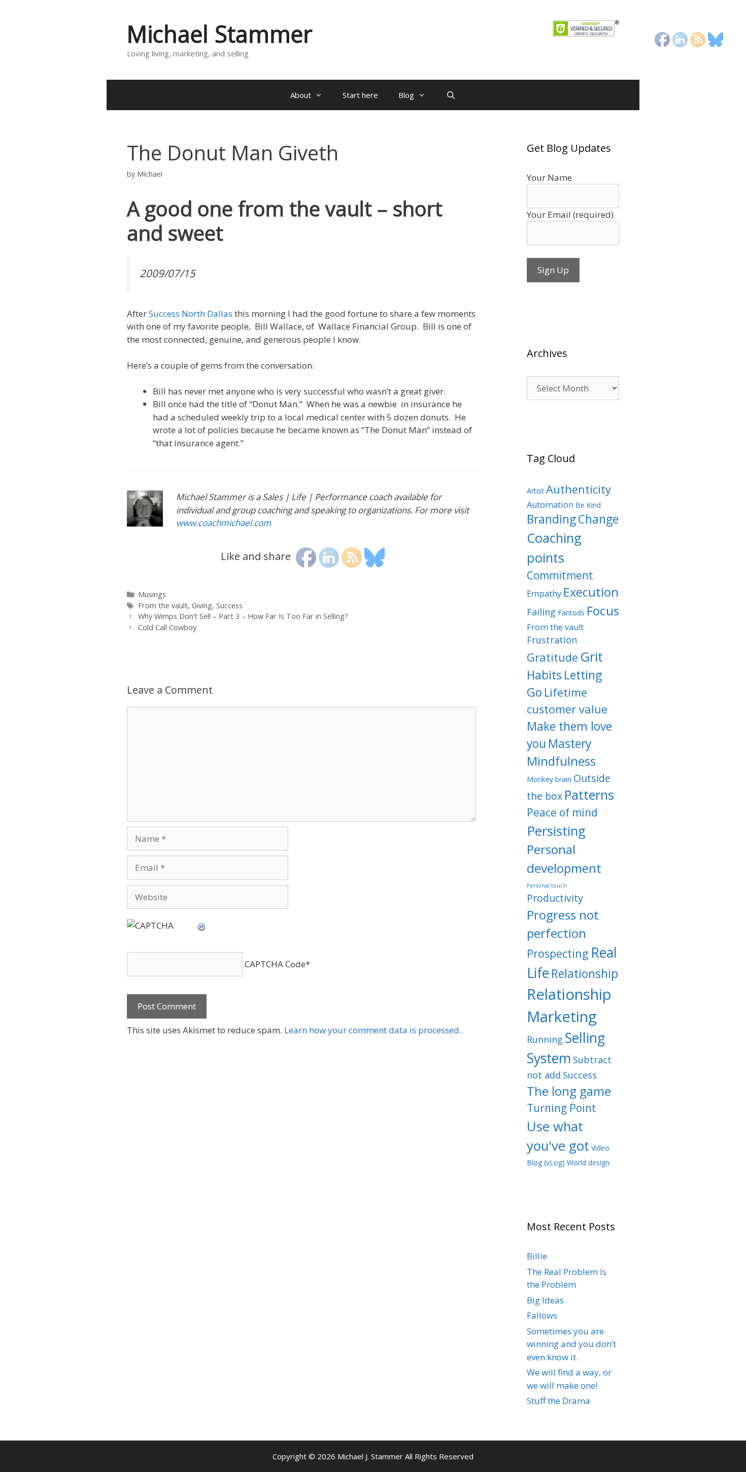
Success (229, 605)
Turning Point (561, 1108)
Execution (591, 592)
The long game (569, 1091)
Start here (360, 95)
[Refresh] (202, 925)
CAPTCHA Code (275, 964)
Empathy (544, 593)
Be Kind (588, 505)
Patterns (589, 794)
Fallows (542, 1315)
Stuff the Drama (558, 1400)
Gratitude (552, 657)
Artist (535, 491)
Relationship (584, 974)
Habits (544, 675)
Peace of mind (562, 812)
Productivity (555, 898)
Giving (202, 605)
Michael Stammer (220, 33)
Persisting (556, 831)
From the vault (163, 605)
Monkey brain (549, 779)
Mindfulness (561, 761)
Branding (551, 519)
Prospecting (558, 953)
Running (545, 1039)
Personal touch (547, 885)
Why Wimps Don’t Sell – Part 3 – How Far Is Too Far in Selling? (243, 616)
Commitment (560, 575)
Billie (537, 1256)
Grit (591, 656)
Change (598, 519)
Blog (406, 95)
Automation (550, 504)
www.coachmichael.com (223, 523)
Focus (603, 610)
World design (588, 1162)
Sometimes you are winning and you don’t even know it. (571, 1344)
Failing (541, 612)
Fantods (571, 612)
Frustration (552, 640)
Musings (152, 594)
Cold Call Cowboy (167, 627)
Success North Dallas (190, 313)
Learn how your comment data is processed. (372, 1030)
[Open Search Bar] (450, 95)
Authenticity (578, 489)
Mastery (569, 743)
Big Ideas (545, 1300)
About (300, 95)
